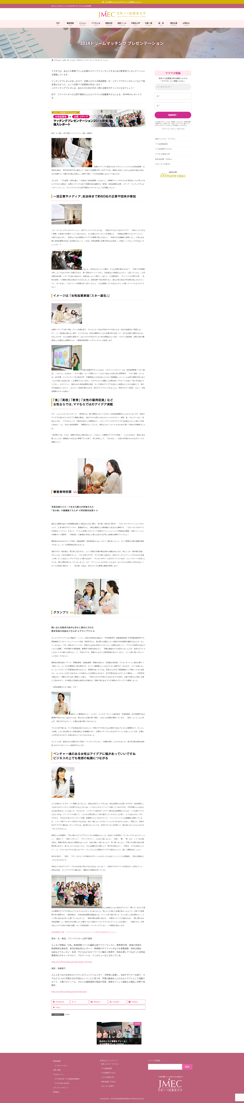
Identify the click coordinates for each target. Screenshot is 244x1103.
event (67, 1014)
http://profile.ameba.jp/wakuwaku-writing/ (71, 962)
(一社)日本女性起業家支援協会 (119, 1099)
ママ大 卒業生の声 (162, 154)
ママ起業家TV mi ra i (163, 149)
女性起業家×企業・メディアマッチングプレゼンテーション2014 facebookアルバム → (83, 932)
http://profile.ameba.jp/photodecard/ (69, 991)
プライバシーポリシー (169, 129)
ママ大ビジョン (58, 1074)
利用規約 (56, 1092)
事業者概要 (57, 1061)
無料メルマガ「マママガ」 (166, 139)
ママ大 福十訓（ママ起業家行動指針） (68, 1079)
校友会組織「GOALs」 (164, 159)
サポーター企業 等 (162, 164)
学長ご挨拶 (57, 1070)
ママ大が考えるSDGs (62, 1083)
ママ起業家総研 (161, 144)
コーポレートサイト (61, 1065)
